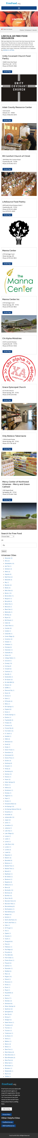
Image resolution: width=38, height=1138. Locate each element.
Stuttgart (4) (8, 1020)
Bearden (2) (8, 585)
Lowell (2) (7, 852)
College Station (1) (10, 658)
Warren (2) (8, 1044)
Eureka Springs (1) (10, 715)
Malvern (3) (8, 858)
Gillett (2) (7, 739)
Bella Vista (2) (9, 590)
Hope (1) (7, 798)
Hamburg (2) (8, 763)
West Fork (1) (9, 1049)
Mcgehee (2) (8, 882)
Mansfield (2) (8, 860)
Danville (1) (8, 674)
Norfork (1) (8, 917)
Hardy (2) (7, 768)
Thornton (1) (8, 1028)
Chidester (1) (8, 644)
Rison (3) (7, 974)
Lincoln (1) (8, 841)
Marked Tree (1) (9, 866)
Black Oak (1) (8, 609)
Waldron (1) (8, 1041)
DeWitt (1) (8, 688)
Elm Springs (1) (9, 706)
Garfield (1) (8, 736)
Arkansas (28, 30)
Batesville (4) (8, 580)
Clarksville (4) (8, 652)
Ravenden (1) (9, 968)
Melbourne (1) (9, 885)
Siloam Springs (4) (10, 1006)
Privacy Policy (6, 1114)
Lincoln (34, 30)
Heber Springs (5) (10, 782)
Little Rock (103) (9, 844)
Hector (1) (8, 785)
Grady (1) (7, 747)
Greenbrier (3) (9, 752)
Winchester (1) (9, 1065)
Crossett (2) (8, 669)
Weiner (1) (8, 1047)
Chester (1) (8, 642)
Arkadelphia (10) (9, 563)
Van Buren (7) (9, 1036)
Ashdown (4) (8, 569)
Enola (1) (7, 712)
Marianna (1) (8, 863)
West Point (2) (9, 1060)
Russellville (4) (9, 993)
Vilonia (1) (8, 1038)
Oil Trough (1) (9, 928)
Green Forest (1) (9, 750)
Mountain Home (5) (10, 901)
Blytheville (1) (8, 612)
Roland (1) (8, 979)
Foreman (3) (8, 725)
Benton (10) (8, 593)
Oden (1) (7, 925)
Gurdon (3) (8, 760)
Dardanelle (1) (9, 677)
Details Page (7, 71)
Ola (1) (7, 930)
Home (22, 30)
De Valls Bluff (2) (9, 682)
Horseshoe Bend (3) (10, 804)
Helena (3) (8, 787)
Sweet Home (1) (9, 1022)
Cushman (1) (8, 671)
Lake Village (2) (9, 833)
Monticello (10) (9, 890)
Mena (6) (7, 887)
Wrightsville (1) (9, 1071)
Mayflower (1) (9, 874)
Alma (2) (7, 561)
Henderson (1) (9, 790)
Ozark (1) (7, 939)
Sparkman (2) (9, 1009)
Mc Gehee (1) (9, 876)
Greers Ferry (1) (9, 758)
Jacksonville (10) (9, 817)
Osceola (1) (8, 936)
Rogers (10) (8, 976)
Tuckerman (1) (9, 1033)
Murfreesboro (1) (9, 909)
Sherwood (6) (8, 1003)
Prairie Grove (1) (9, 960)
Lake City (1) (8, 831)
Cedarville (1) (8, 634)
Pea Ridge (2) (9, 949)
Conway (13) (8, 663)
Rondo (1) (8, 984)
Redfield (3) (8, 971)
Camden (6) (8, 628)
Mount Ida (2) (8, 898)
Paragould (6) (9, 941)
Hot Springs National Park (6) (13, 809)
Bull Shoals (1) (9, 620)
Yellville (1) (8, 1076)
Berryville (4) (8, 601)
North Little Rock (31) (11, 920)
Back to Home (7, 29)
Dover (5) (7, 693)
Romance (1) (8, 982)
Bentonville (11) (9, 596)
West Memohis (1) (10, 1055)
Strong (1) (8, 1017)
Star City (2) (8, 1014)
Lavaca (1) (8, 836)
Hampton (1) (8, 766)
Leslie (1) (7, 839)
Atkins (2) (7, 571)
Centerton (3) (8, 639)
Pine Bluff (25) (9, 955)
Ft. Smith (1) (8, 733)
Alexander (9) (8, 558)
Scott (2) (7, 995)
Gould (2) (7, 744)
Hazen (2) (7, 779)
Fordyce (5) (8, 723)
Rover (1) (7, 987)
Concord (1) (8, 661)
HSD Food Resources (8, 1125)
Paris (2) (7, 944)
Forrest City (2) (9, 728)
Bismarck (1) (8, 607)
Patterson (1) (8, 947)
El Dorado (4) (8, 701)
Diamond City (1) (9, 690)
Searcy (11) (8, 998)
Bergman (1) (8, 598)
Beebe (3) (7, 588)
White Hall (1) (8, 1063)
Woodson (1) (8, 1068)
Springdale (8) (9, 1011)
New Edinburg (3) (10, 912)
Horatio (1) (8, 801)
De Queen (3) (9, 679)
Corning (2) (8, 666)
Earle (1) (7, 698)
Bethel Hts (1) (9, 604)
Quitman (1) (8, 966)
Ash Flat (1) (8, 566)
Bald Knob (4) (9, 577)
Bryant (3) (7, 617)
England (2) (8, 709)
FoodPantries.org (7, 1122)
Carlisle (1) (8, 631)
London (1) (8, 847)
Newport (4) (8, 914)
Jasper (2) (8, 820)
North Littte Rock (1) (10, 922)
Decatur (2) (8, 685)
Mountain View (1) (10, 903)
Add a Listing (6, 1109)
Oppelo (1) (8, 933)
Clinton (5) (8, 655)
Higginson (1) (8, 795)
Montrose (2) (8, 893)
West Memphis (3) (10, 1057)
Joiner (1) (7, 822)
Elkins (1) (7, 704)
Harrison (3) (8, 774)
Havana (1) (8, 777)
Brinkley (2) (8, 615)
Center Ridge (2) (9, 636)
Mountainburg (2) (10, 906)
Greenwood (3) (9, 755)
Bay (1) (7, 582)
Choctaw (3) (8, 647)
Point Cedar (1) (9, 957)
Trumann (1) (8, 1030)
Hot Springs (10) (9, 806)
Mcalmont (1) (8, 879)
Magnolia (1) (8, 855)
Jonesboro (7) (9, 825)
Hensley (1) (8, 793)
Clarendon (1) (9, 650)
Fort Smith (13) (9, 731)
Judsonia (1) (8, 828)
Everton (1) (8, 717)
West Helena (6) (9, 1052)
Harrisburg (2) (9, 771)
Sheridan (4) (8, 1001)
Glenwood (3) (8, 741)
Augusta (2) (8, 574)
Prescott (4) (8, 963)
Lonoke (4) (8, 849)
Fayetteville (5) (9, 720)
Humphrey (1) (9, 812)
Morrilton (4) (8, 895)
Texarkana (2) (9, 1025)
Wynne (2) (8, 1074)
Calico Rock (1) (9, 625)
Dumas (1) (8, 696)
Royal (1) (7, 990)
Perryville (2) (8, 952)
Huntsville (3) (8, 814)
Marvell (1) (8, 871)
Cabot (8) (7, 623)
